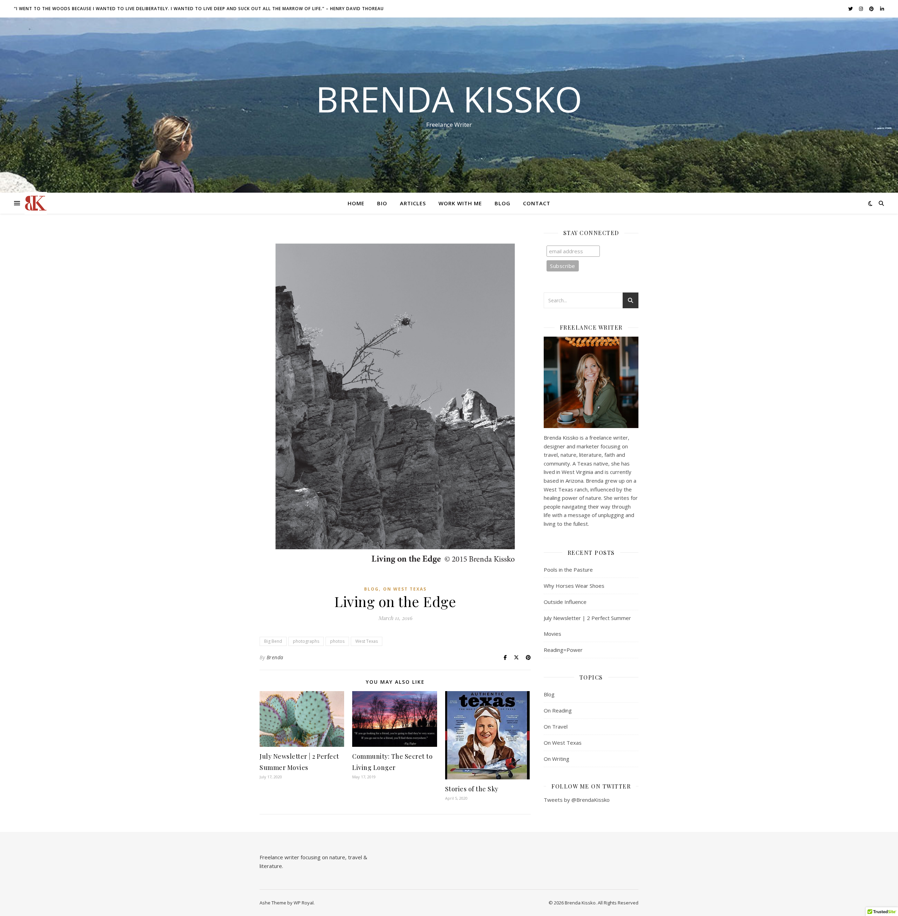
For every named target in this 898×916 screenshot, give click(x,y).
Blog (502, 203)
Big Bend (273, 641)
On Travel (556, 726)
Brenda (275, 657)
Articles (413, 203)
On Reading (558, 710)
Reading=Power (563, 649)
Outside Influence (565, 601)
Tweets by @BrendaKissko (577, 799)
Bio (382, 203)
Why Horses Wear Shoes (574, 585)
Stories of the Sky (471, 789)
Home (356, 203)
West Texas (366, 641)
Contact (536, 203)
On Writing (556, 758)
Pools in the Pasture (568, 569)
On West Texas (405, 589)
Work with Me (460, 203)
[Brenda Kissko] (36, 203)
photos (337, 641)
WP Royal (304, 903)
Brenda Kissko (449, 98)
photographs (306, 641)
